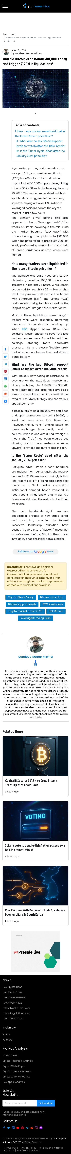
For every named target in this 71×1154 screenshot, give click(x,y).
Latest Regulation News (16, 1013)
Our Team (22, 1150)
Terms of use (11, 1148)
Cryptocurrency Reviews (16, 1071)
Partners (7, 1039)
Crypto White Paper (13, 1066)
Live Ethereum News (13, 997)
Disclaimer (45, 1148)
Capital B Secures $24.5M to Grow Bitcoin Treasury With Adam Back (31, 782)
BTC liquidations (53, 604)
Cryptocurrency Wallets (16, 1076)
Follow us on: (35, 551)
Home (4, 34)
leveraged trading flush (35, 618)
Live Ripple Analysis (13, 1082)
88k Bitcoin (56, 611)
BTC (24, 329)
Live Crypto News (12, 987)
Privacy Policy (28, 1148)
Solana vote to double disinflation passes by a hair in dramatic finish (35, 847)
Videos (6, 1034)
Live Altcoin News (12, 1002)
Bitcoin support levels (22, 604)
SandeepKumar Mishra (28, 53)
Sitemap (58, 1148)
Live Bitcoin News (12, 992)
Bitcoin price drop (51, 597)
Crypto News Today (21, 597)
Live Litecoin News (12, 1018)
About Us (9, 1150)
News (13, 34)
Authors (35, 1150)
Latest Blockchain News (16, 1008)
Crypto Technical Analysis (17, 1060)
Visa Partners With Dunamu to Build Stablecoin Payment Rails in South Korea (35, 912)
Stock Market (10, 1055)
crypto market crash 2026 (25, 611)
